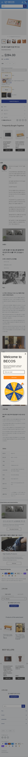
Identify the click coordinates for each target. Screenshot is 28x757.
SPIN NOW (14, 377)
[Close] (25, 354)
